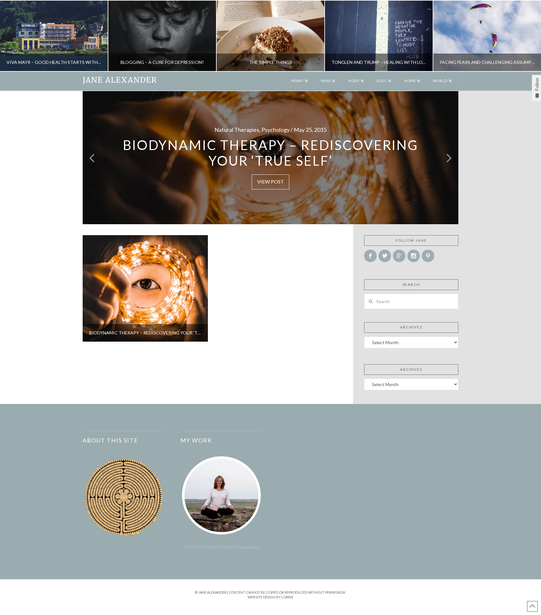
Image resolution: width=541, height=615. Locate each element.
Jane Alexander (120, 80)
